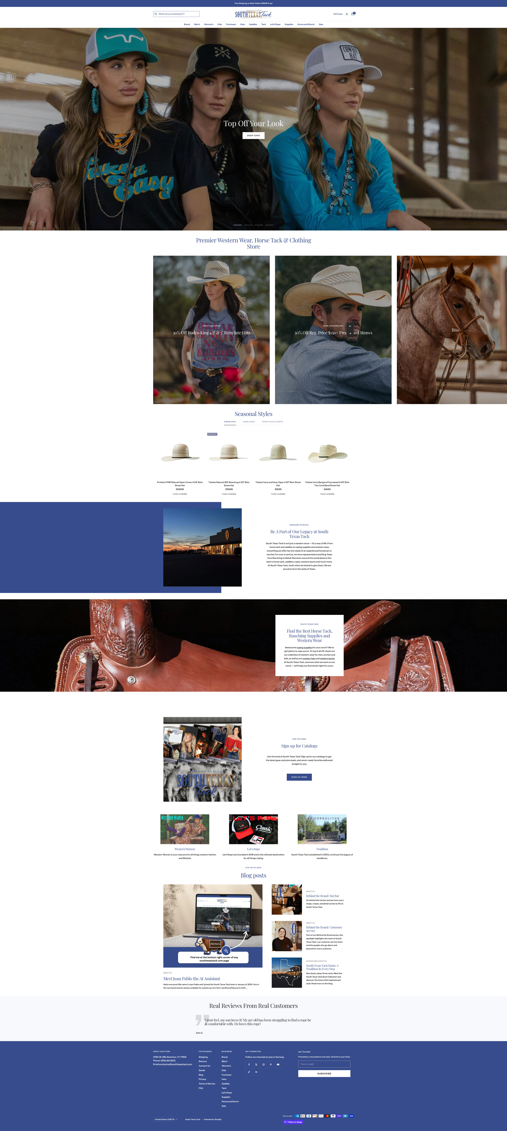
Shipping (203, 1057)
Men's (197, 24)
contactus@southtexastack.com (175, 1064)
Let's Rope (275, 24)
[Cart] (352, 14)
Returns (203, 1061)
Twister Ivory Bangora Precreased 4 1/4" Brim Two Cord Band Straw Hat (327, 484)
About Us (167, 973)
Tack (263, 24)
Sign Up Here (299, 777)
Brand (187, 24)
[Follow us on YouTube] (278, 1064)
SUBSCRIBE (324, 1073)
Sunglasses (249, 422)
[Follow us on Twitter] (256, 1064)
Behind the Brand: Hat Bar (322, 896)
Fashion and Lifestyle (316, 961)
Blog (201, 1074)
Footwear (231, 24)
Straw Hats (230, 422)
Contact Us (204, 1065)
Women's (208, 24)
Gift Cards (338, 14)
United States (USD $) (164, 1119)
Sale (321, 24)
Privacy (202, 1079)
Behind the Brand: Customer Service (324, 929)
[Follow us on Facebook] (249, 1064)
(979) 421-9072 (168, 1060)
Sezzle (202, 1070)
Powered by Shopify (213, 1119)
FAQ (201, 1088)
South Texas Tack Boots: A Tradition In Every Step (322, 967)
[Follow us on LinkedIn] (256, 1071)
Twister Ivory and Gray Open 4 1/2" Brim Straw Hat (278, 484)
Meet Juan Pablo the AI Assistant (191, 978)
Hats (242, 24)
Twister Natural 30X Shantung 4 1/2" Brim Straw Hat (228, 484)
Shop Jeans (253, 135)
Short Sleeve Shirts (272, 422)
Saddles (253, 24)
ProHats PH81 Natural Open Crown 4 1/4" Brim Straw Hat (180, 484)
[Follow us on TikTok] (249, 1071)
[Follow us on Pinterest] (270, 1064)
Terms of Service (207, 1083)
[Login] (347, 14)
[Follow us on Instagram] (263, 1064)
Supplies (289, 24)
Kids (220, 24)
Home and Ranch (306, 24)
